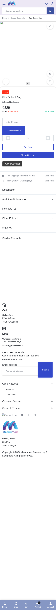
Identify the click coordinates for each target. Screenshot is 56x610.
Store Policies (10, 218)
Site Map (6, 442)
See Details (49, 176)
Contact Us (11, 394)
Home (4, 18)
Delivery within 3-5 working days (19, 181)
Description (8, 189)
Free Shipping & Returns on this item (21, 176)
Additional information (14, 199)
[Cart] (52, 4)
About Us (10, 389)
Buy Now (28, 147)
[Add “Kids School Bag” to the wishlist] (50, 81)
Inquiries (7, 227)
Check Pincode (14, 130)
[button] (50, 74)
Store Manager (9, 445)
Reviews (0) (9, 208)
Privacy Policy (8, 438)
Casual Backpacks (18, 18)
